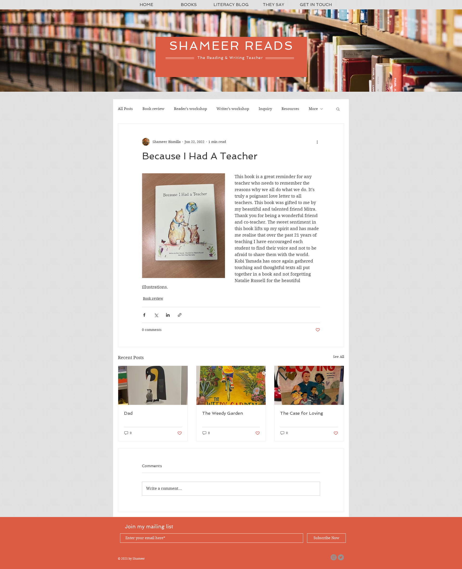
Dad (128, 413)
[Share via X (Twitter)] (156, 315)
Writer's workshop (233, 109)
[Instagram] (334, 557)
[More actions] (317, 142)
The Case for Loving (301, 413)
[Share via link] (179, 315)
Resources (290, 109)
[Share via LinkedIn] (168, 315)
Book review (153, 109)
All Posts (125, 109)
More (313, 109)
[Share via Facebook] (144, 315)
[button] (338, 109)
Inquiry (265, 109)
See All (338, 357)
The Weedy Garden (222, 413)
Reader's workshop (190, 109)
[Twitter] (341, 557)
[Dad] (153, 385)
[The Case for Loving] (309, 385)
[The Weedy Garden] (231, 385)
